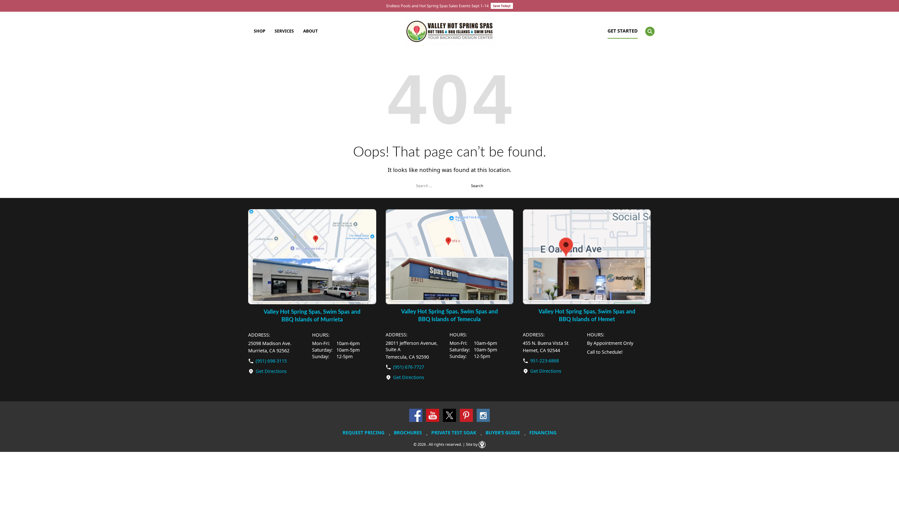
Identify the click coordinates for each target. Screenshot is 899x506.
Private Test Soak (453, 432)
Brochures (408, 432)
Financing (542, 432)
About (310, 31)
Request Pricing (363, 432)
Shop (259, 31)
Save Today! (502, 6)
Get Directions (271, 371)
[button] (650, 31)
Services (284, 31)
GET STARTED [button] (623, 31)
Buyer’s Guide (503, 432)
